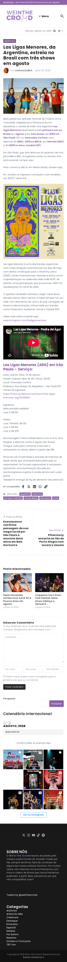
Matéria (11, 931)
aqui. (31, 160)
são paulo (45, 498)
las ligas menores (13, 498)
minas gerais (31, 498)
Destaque (12, 920)
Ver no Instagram (33, 814)
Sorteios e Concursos (19, 941)
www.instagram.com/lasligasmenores (24, 320)
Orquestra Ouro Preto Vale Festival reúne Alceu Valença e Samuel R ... (48, 599)
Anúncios (9, 41)
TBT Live (11, 944)
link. (24, 178)
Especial (11, 927)
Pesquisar (9, 698)
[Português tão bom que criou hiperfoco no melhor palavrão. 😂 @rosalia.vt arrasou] (13, 799)
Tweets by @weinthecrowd (22, 895)
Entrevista (12, 924)
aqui (48, 743)
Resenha (11, 937)
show (55, 498)
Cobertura (12, 917)
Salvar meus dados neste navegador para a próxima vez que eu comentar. (29, 678)
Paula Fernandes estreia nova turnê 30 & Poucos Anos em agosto (17, 599)
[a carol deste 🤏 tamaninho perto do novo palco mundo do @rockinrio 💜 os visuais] (33, 759)
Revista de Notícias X (33, 957)
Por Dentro (13, 934)
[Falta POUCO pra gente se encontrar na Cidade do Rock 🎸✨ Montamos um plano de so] (13, 759)
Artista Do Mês (15, 914)
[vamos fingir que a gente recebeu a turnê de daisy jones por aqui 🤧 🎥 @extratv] (53, 799)
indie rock (37, 494)
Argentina (25, 494)
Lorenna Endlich (24, 70)
